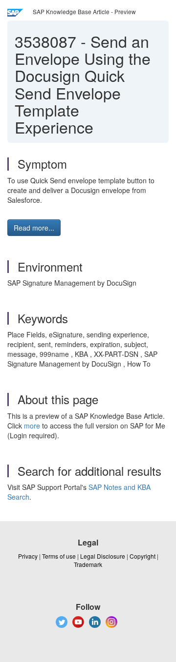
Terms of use (59, 556)
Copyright (142, 556)
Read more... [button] (34, 228)
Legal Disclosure (102, 556)
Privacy (28, 556)
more (32, 425)
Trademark (88, 564)
